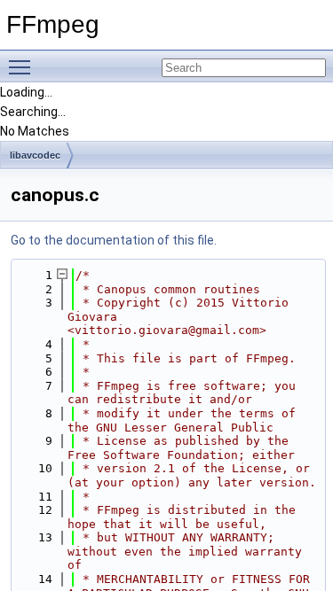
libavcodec (35, 155)
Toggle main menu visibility (23, 66)
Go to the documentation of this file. (114, 240)
